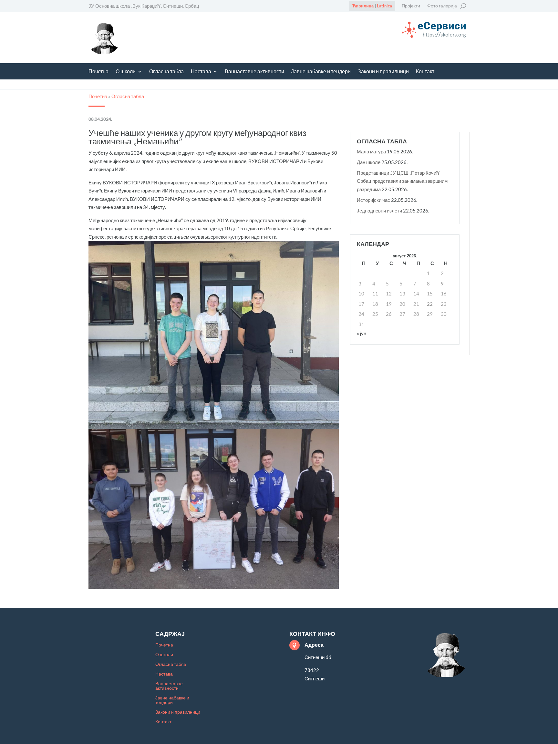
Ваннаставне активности (254, 72)
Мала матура (371, 151)
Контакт (425, 72)
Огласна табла (166, 72)
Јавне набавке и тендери (321, 72)
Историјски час (373, 200)
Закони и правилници (383, 72)
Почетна (98, 72)
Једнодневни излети (379, 210)
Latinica (384, 5)
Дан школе (368, 162)
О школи (126, 72)
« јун (361, 333)
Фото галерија (442, 6)
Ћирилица (363, 5)
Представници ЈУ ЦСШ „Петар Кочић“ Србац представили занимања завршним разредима (402, 181)
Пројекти (411, 6)
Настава (201, 72)
